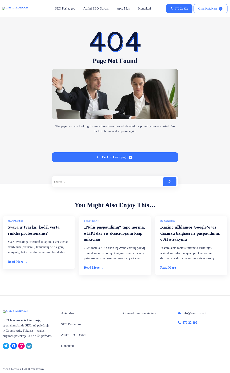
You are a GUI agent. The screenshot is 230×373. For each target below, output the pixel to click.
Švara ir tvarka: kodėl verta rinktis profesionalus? (33, 230)
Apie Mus (123, 8)
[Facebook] (13, 346)
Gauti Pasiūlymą (207, 8)
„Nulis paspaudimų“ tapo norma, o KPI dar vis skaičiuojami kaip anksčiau (114, 233)
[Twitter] (6, 346)
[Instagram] (21, 346)
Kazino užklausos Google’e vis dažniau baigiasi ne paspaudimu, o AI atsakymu (190, 233)
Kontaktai (144, 8)
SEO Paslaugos (65, 8)
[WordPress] (29, 346)
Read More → (17, 261)
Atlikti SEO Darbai (96, 8)
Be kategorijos (91, 220)
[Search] (169, 181)
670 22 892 (181, 8)
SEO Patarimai (15, 220)
